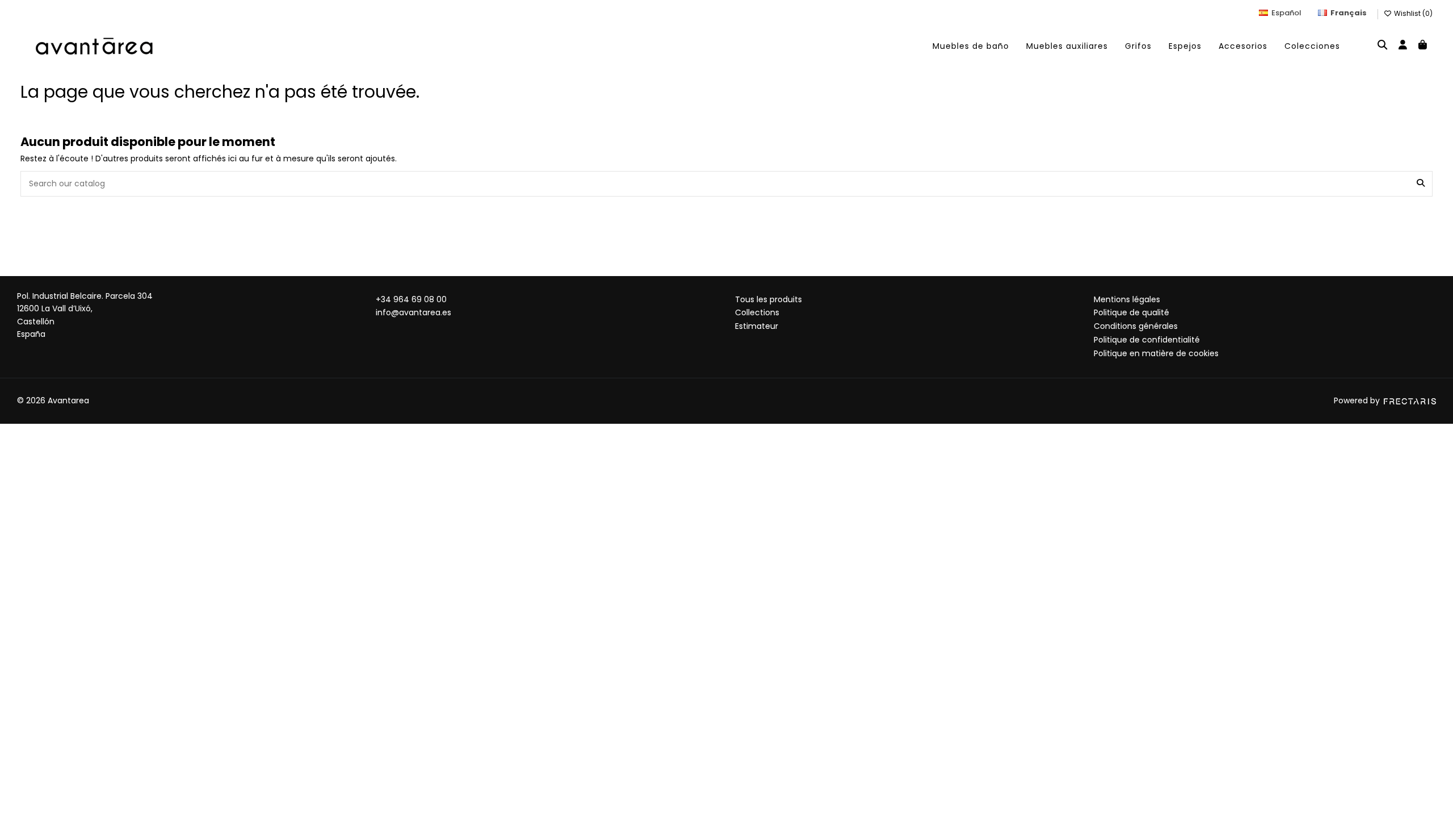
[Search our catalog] (1421, 184)
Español (1286, 12)
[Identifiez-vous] (1402, 46)
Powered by (1358, 400)
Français (1348, 12)
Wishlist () (1412, 13)
